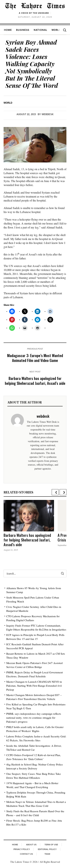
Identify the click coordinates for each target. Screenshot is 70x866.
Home (8, 29)
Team (47, 854)
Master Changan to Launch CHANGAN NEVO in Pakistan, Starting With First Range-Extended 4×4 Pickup (34, 685)
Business (22, 29)
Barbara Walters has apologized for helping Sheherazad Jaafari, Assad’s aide (35, 380)
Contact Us (26, 854)
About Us (31, 845)
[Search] (65, 30)
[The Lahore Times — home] (35, 6)
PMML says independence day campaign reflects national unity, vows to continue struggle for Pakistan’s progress (33, 717)
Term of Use (51, 845)
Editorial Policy (47, 849)
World (56, 29)
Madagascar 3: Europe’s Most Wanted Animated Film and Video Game (35, 358)
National (40, 29)
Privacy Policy (21, 849)
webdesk (47, 114)
